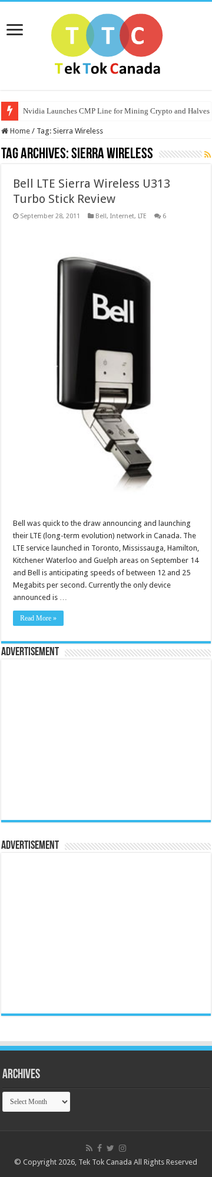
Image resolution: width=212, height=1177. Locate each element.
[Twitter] (110, 1148)
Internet (122, 216)
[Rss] (89, 1148)
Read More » (38, 618)
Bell (101, 216)
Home (19, 130)
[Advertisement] (80, 738)
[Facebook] (99, 1148)
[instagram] (122, 1148)
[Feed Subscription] (207, 154)
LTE (142, 216)
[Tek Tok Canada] (106, 43)
